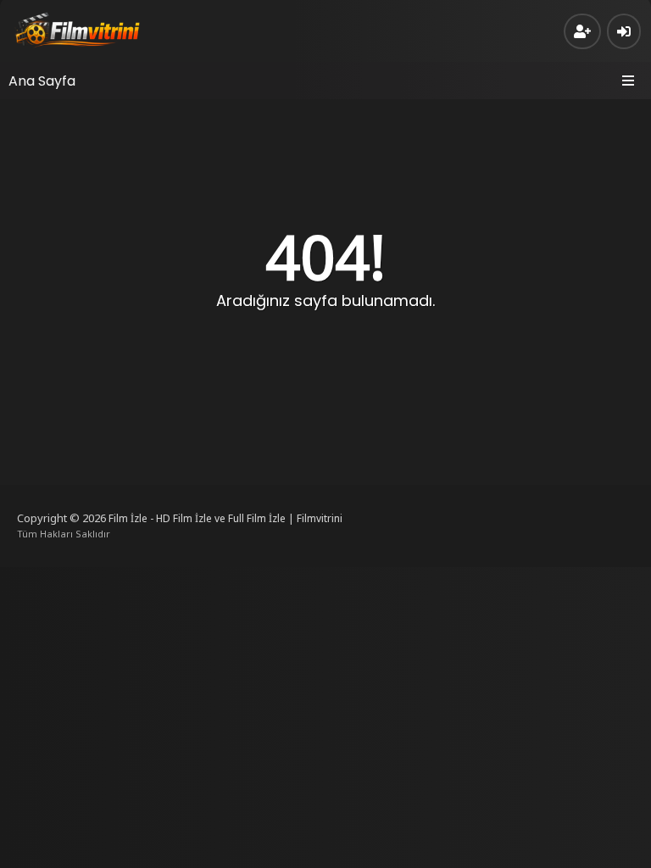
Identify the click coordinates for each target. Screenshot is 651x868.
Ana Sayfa (41, 81)
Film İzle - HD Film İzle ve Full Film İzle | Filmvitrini (225, 518)
